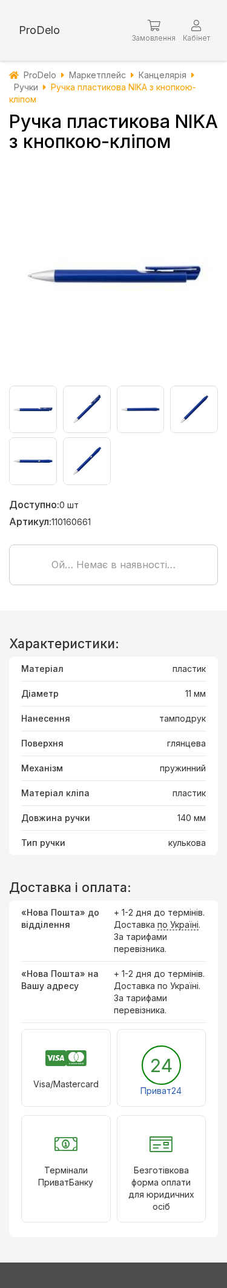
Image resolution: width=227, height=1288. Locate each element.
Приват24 (161, 1090)
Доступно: (34, 504)
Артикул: (30, 521)
